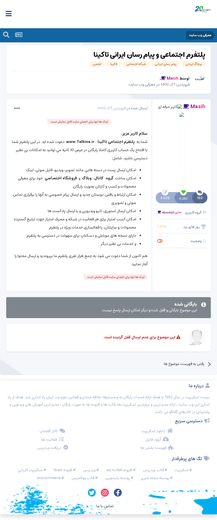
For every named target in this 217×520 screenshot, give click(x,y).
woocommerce (49, 478)
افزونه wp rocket (119, 470)
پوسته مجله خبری (155, 478)
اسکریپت (181, 470)
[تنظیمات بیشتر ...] (17, 108)
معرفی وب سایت (142, 84)
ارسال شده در (122, 108)
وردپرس (89, 470)
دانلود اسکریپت (153, 431)
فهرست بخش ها (153, 448)
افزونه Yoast (62, 470)
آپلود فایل (153, 440)
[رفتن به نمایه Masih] (199, 82)
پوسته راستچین (117, 478)
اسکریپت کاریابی (30, 470)
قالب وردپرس (153, 470)
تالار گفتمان (49, 431)
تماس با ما (105, 506)
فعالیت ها (49, 440)
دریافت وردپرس (49, 448)
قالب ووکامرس (82, 478)
